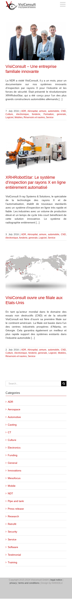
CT (9, 432)
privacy (13, 583)
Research (13, 516)
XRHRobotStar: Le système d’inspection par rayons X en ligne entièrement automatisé (36, 182)
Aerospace (14, 409)
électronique (22, 114)
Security (12, 531)
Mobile (12, 485)
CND (63, 111)
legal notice (56, 580)
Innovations (14, 470)
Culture (9, 114)
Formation (49, 114)
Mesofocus (14, 478)
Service (50, 117)
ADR (23, 111)
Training (12, 562)
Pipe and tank (16, 501)
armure (42, 111)
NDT (10, 493)
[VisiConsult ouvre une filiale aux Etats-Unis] (36, 272)
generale (61, 114)
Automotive (14, 417)
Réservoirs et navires (34, 117)
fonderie (36, 114)
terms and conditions (28, 583)
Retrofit (12, 523)
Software (13, 547)
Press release (16, 508)
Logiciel (9, 117)
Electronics (14, 447)
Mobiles (19, 117)
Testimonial (14, 554)
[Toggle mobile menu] (63, 4)
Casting (12, 424)
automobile (53, 111)
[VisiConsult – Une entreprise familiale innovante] (36, 40)
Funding (12, 455)
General (12, 462)
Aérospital (33, 111)
